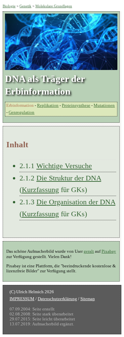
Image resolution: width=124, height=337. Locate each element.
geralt (89, 251)
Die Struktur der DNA (68, 178)
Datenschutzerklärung (57, 299)
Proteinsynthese (76, 105)
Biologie (9, 6)
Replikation (48, 105)
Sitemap (87, 299)
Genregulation (21, 112)
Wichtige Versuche (64, 166)
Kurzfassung (40, 189)
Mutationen (104, 105)
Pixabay (109, 251)
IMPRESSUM (22, 299)
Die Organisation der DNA (75, 202)
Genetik (25, 6)
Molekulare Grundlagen (53, 6)
